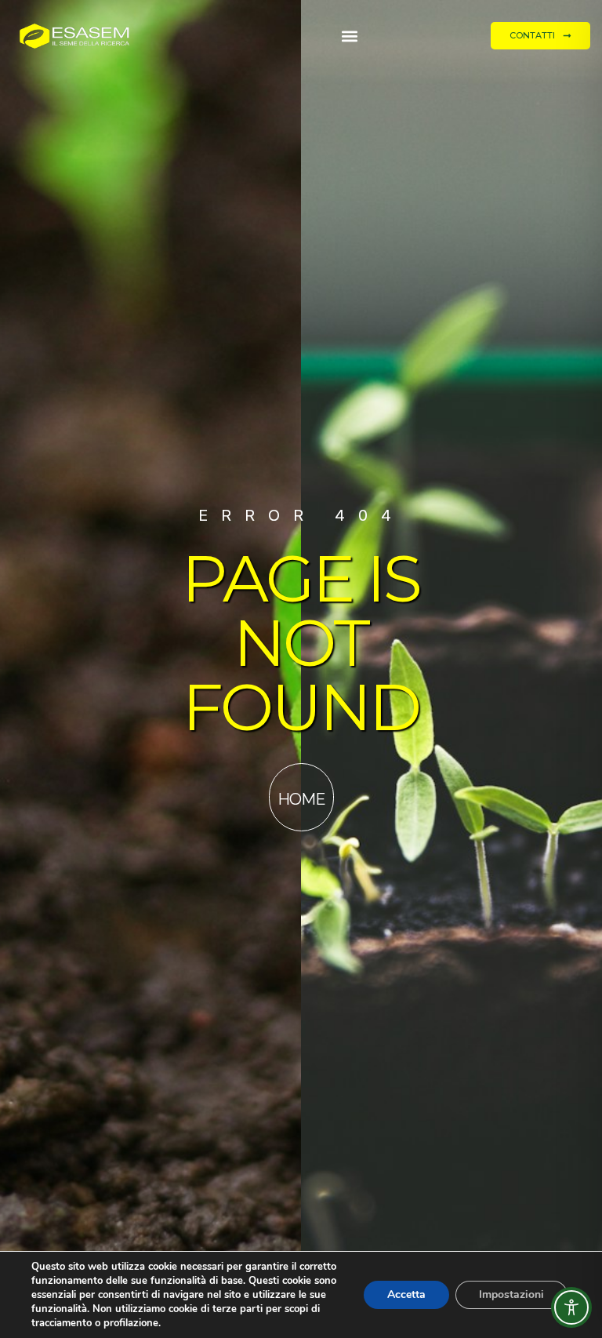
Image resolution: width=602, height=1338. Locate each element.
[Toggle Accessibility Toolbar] (571, 1307)
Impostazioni (511, 1294)
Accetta (406, 1294)
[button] (349, 36)
